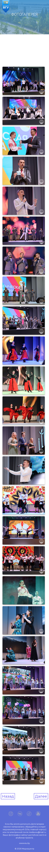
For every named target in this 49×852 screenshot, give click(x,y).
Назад (8, 796)
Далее (41, 796)
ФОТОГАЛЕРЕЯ (24, 14)
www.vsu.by (24, 843)
